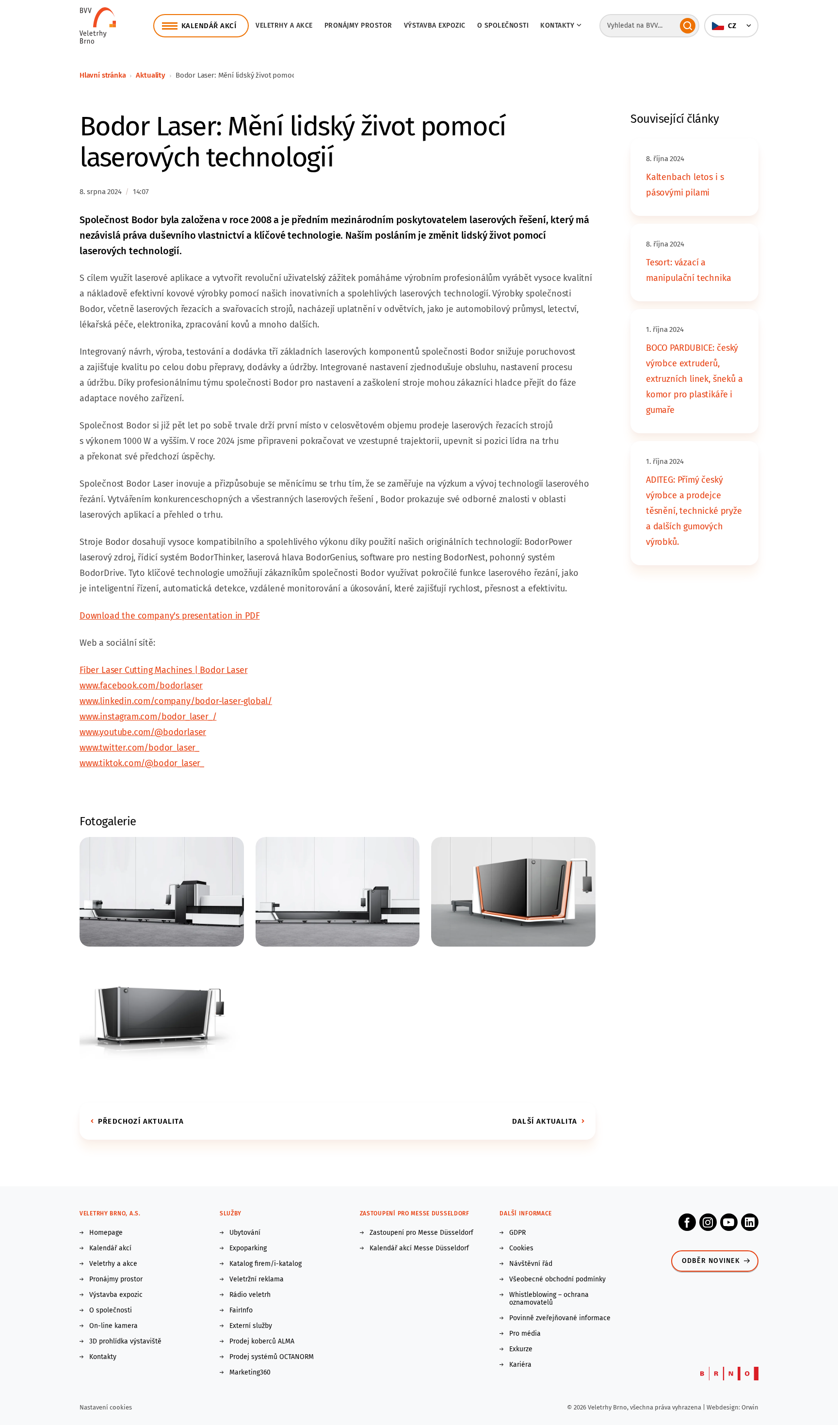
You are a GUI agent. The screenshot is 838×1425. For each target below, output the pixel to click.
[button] (731, 25)
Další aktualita (544, 1121)
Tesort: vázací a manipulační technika (688, 270)
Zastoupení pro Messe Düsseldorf (421, 1233)
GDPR (517, 1233)
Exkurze (520, 1349)
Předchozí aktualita (141, 1121)
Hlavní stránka (103, 75)
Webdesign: (724, 1407)
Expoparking (248, 1248)
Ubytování (244, 1233)
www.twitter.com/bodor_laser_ (139, 747)
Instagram (708, 1222)
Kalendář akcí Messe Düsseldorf (419, 1248)
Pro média (525, 1334)
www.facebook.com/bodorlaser (141, 685)
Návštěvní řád (530, 1264)
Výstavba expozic (435, 25)
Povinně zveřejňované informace (560, 1318)
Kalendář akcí (110, 1248)
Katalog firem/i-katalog (265, 1264)
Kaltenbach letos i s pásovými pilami (685, 185)
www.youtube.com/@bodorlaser (143, 732)
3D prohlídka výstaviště (125, 1341)
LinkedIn (749, 1222)
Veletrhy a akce (284, 25)
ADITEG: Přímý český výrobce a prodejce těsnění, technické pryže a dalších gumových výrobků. (694, 511)
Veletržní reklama (256, 1279)
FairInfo (241, 1310)
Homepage (106, 1233)
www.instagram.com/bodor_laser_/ (148, 716)
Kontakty (102, 1357)
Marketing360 (250, 1372)
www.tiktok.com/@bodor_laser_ (142, 763)
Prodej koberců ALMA (261, 1341)
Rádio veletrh (250, 1295)
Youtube (729, 1222)
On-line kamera (113, 1326)
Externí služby (250, 1326)
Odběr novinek (711, 1261)
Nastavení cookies (106, 1407)
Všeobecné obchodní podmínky (557, 1279)
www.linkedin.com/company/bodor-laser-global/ (176, 701)
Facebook (687, 1222)
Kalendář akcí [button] (209, 25)
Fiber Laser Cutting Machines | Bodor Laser (163, 670)
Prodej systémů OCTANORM (271, 1357)
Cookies (521, 1248)
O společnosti (503, 25)
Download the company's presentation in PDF (169, 615)
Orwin (749, 1407)
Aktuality (150, 75)
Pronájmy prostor (358, 25)
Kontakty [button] (557, 25)
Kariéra (520, 1365)
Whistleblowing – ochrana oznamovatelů (549, 1299)
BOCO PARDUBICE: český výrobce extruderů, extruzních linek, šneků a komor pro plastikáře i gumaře (694, 379)
